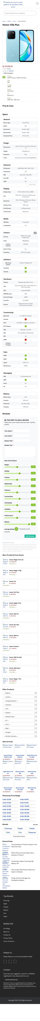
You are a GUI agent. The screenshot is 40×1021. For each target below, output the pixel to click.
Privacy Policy (7, 938)
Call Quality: (8, 503)
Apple (5, 904)
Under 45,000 (7, 816)
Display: (6, 471)
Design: (6, 465)
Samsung (6, 900)
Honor (21, 555)
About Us (6, 932)
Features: (7, 490)
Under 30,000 (7, 806)
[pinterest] (14, 961)
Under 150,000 (24, 806)
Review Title (8, 441)
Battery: (7, 522)
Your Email (8, 436)
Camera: (7, 477)
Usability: (7, 509)
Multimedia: (8, 484)
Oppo (5, 916)
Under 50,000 (7, 819)
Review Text (8, 445)
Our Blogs (6, 928)
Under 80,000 (24, 803)
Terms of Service (8, 941)
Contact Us (6, 935)
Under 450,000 (24, 813)
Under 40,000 (7, 813)
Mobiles (11, 71)
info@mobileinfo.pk (11, 980)
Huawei (5, 907)
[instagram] (9, 961)
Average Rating (9, 529)
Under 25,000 (7, 803)
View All (35, 824)
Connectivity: (8, 496)
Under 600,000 (24, 816)
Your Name (8, 431)
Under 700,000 (24, 819)
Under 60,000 (24, 799)
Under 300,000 (24, 809)
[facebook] (5, 961)
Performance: (8, 515)
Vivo (4, 913)
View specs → (13, 564)
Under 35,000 (7, 809)
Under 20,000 (7, 799)
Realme (5, 910)
